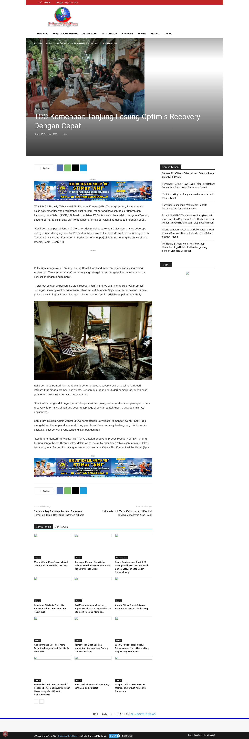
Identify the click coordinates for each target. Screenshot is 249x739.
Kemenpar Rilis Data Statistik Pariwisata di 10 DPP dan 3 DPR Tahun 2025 (50, 608)
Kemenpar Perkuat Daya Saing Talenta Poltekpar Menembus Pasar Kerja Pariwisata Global (93, 565)
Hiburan (127, 33)
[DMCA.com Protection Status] (120, 735)
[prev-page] (36, 701)
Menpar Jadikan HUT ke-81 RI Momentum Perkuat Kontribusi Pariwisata (130, 688)
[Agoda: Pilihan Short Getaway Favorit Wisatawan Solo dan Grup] (133, 589)
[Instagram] (206, 2)
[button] (211, 33)
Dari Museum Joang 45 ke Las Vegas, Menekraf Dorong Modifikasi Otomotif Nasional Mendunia (93, 608)
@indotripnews (143, 714)
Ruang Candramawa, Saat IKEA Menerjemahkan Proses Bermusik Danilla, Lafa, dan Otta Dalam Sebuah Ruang (188, 233)
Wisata (45, 109)
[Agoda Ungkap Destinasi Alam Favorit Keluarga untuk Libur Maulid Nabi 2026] (52, 629)
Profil (155, 33)
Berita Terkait (43, 527)
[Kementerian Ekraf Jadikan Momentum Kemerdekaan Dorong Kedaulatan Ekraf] (93, 629)
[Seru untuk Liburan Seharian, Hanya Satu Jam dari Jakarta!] (93, 669)
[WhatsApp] (67, 167)
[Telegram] (83, 167)
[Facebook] (201, 2)
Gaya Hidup (109, 33)
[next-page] (41, 701)
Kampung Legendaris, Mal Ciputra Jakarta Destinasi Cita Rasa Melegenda (184, 207)
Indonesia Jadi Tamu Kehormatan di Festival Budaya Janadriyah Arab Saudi (127, 513)
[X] (212, 2)
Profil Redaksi (194, 734)
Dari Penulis (61, 527)
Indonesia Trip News (67, 735)
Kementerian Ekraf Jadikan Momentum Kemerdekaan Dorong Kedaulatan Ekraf (91, 648)
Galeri (168, 33)
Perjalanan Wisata (65, 33)
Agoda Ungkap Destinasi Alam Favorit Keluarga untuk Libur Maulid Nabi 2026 (51, 648)
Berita (142, 33)
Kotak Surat (209, 734)
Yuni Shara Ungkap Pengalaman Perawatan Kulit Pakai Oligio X (188, 196)
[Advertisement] (153, 17)
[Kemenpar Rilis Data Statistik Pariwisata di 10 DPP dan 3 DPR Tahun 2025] (52, 589)
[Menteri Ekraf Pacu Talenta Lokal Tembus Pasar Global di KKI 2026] (52, 546)
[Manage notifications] (5, 733)
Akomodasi (89, 33)
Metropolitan (121, 558)
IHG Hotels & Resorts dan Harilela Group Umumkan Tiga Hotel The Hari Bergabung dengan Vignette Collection (184, 247)
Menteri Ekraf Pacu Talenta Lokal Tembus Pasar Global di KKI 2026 (188, 175)
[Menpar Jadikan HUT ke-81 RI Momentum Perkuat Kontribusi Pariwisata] (133, 669)
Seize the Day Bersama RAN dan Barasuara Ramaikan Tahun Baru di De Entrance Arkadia (59, 513)
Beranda (42, 33)
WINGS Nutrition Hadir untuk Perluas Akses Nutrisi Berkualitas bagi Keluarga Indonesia (132, 648)
